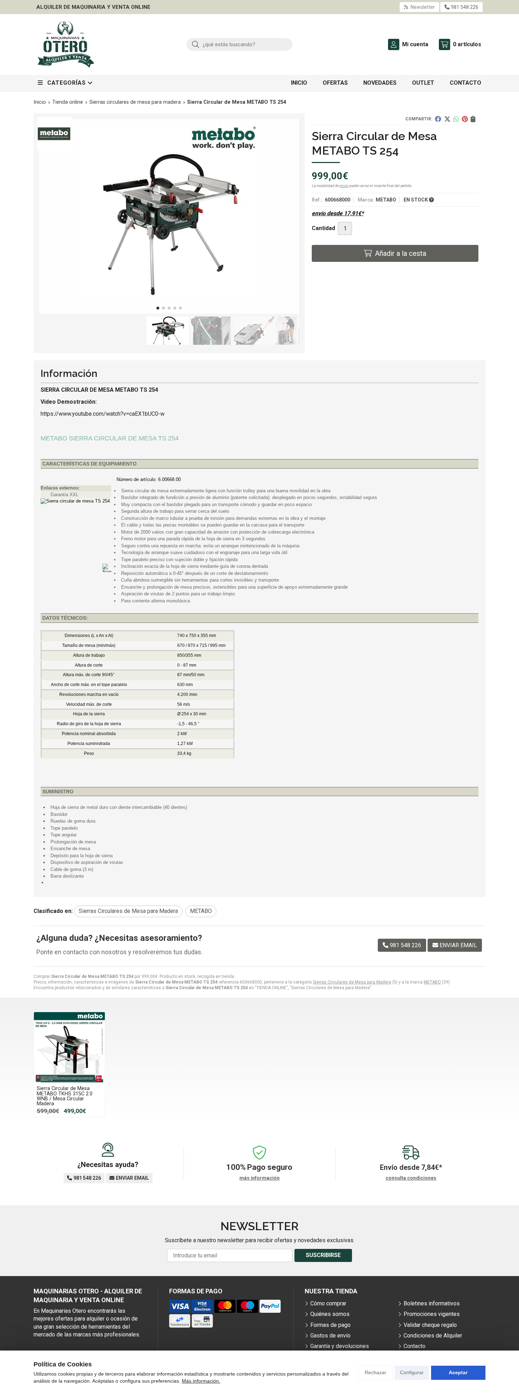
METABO (432, 982)
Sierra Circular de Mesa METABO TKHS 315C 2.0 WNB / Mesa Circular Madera (65, 1096)
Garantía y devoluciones (339, 1346)
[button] (157, 308)
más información (259, 1178)
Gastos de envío (330, 1335)
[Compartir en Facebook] (438, 118)
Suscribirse (323, 1255)
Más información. (201, 1381)
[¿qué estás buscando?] (239, 44)
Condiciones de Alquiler (433, 1335)
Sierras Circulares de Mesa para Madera (352, 982)
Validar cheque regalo (430, 1325)
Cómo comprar (328, 1303)
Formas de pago (330, 1325)
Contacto (414, 1346)
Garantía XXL (64, 494)
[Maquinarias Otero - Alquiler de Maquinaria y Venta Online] (66, 44)
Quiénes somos (330, 1314)
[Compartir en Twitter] (447, 118)
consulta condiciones (411, 1178)
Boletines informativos (432, 1303)
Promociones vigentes (432, 1314)
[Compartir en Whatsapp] (456, 118)
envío (344, 186)
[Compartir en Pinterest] (465, 118)
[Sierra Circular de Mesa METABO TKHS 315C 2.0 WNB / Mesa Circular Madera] (69, 1047)
